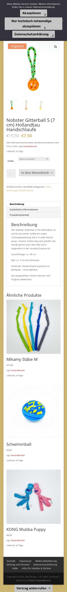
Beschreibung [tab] (17, 204)
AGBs (15, 568)
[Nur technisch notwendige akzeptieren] (63, 20)
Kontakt (11, 560)
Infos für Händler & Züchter (36, 568)
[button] (55, 47)
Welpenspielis (26, 190)
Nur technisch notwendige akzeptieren (32, 23)
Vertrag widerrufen (31, 588)
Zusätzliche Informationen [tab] (24, 209)
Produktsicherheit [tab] (19, 214)
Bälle (48, 186)
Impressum (25, 560)
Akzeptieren (31, 13)
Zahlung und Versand (18, 564)
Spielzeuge (12, 190)
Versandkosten (30, 146)
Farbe (11, 160)
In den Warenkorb (35, 173)
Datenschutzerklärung (45, 564)
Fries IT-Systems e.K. (40, 580)
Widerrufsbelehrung (46, 560)
